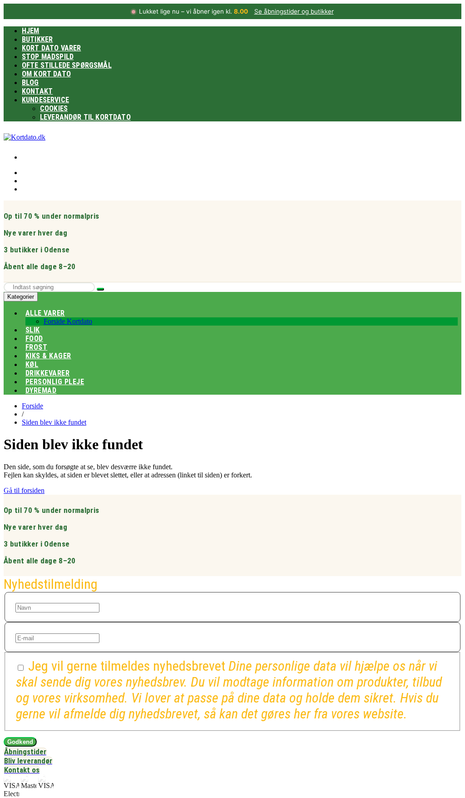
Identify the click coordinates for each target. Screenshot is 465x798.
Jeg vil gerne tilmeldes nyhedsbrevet (229, 690)
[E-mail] (57, 635)
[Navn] (57, 605)
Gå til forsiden (24, 490)
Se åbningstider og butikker (294, 11)
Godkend (20, 741)
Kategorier (20, 296)
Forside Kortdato (68, 321)
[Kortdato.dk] (24, 137)
